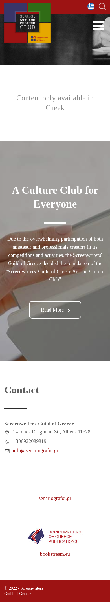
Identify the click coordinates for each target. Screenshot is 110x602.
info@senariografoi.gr (35, 450)
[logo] (27, 23)
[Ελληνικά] (90, 6)
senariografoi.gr (55, 498)
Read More (52, 310)
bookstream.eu (55, 554)
